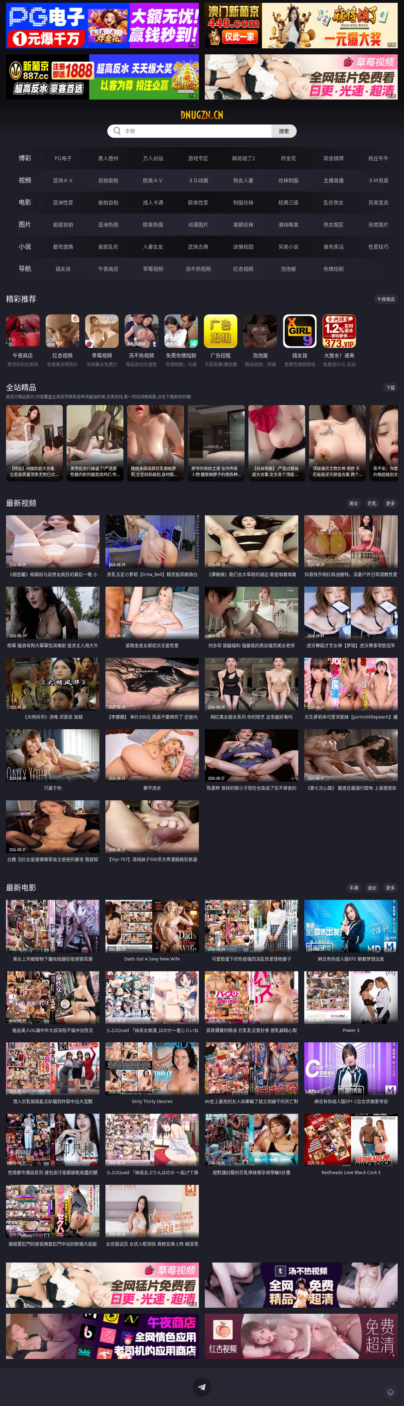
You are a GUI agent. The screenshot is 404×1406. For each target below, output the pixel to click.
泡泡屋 (288, 268)
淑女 (372, 888)
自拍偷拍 (108, 180)
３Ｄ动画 (198, 180)
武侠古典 (198, 246)
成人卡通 (153, 202)
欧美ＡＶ (153, 180)
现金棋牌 (334, 158)
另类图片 (378, 224)
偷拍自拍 (108, 202)
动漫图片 (198, 224)
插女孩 (63, 268)
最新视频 (21, 503)
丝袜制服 (288, 180)
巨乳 (372, 503)
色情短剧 (334, 268)
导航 (25, 268)
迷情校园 (243, 246)
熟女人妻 (243, 180)
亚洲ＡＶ (63, 180)
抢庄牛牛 (378, 158)
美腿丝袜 (243, 224)
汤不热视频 (198, 268)
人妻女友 (153, 246)
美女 (353, 503)
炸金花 (288, 158)
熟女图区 (334, 224)
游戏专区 (198, 158)
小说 (25, 246)
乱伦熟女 (334, 202)
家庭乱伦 (108, 246)
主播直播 (334, 180)
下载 (390, 388)
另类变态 (378, 202)
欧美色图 (153, 224)
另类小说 (288, 246)
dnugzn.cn (202, 115)
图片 (25, 224)
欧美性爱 (198, 202)
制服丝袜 (243, 202)
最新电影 (21, 887)
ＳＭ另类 (378, 180)
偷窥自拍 (63, 224)
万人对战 (153, 158)
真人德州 (108, 158)
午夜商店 (108, 268)
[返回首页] (390, 1392)
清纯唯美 (288, 224)
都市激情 (63, 246)
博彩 (25, 158)
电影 (25, 202)
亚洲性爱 (63, 202)
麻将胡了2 (243, 158)
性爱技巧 (378, 246)
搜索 (284, 131)
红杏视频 (243, 268)
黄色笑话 (334, 246)
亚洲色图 (108, 224)
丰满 (353, 888)
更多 (390, 503)
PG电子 (63, 158)
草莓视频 (153, 268)
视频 (25, 180)
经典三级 (288, 202)
